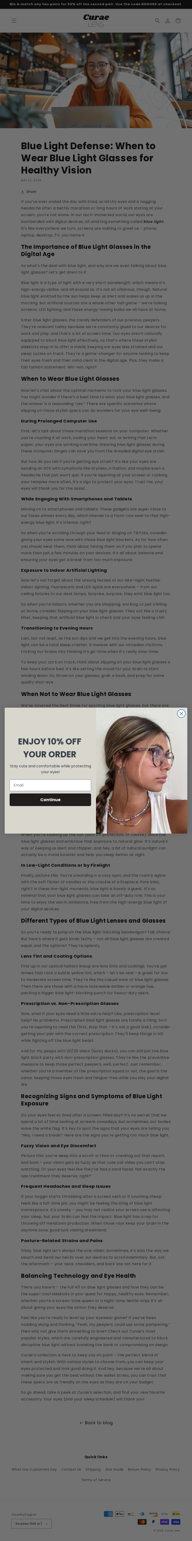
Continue (50, 800)
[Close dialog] (181, 714)
